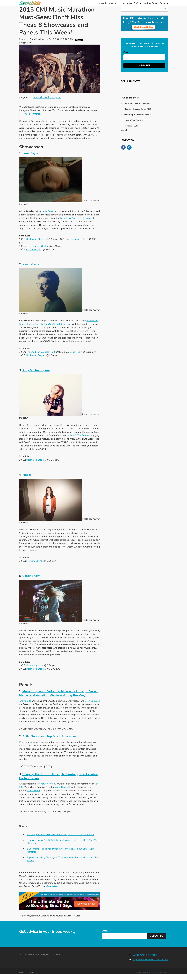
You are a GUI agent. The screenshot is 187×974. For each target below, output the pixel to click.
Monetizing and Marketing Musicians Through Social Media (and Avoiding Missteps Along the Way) (58, 693)
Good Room (76, 351)
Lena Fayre (30, 153)
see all (124, 130)
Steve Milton (33, 790)
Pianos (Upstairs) (79, 239)
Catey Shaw (31, 576)
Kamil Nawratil (62, 787)
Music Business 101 (137, 103)
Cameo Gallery (34, 249)
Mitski (26, 475)
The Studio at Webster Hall (40, 351)
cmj (28, 915)
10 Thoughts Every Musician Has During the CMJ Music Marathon (60, 834)
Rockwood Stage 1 (36, 459)
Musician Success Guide (68, 915)
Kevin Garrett (32, 264)
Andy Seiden (25, 700)
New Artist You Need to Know (76, 218)
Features (131, 125)
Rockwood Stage (35, 239)
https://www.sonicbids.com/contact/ (150, 959)
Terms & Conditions (159, 972)
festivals (35, 915)
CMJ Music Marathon (29, 113)
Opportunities (48, 915)
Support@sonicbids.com (145, 954)
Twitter (34, 42)
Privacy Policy (142, 972)
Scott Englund (92, 700)
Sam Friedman (37, 39)
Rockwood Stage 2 (36, 355)
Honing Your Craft (135, 120)
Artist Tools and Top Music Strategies (49, 736)
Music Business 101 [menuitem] (108, 3)
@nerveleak (52, 886)
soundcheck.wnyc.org (48, 97)
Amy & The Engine (36, 370)
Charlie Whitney (47, 783)
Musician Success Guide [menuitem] (154, 3)
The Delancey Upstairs (38, 246)
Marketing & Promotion (137, 114)
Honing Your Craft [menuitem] (130, 3)
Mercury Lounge (35, 560)
